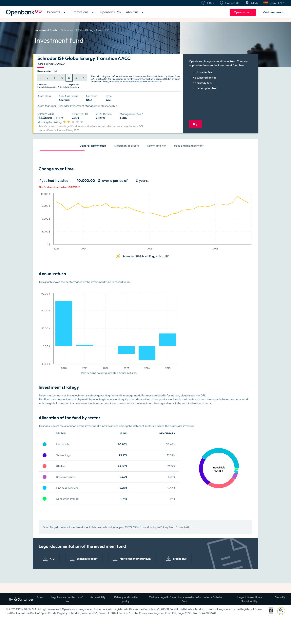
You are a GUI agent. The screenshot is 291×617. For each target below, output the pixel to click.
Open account (242, 12)
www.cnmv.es (154, 81)
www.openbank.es (132, 81)
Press (40, 597)
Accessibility (97, 597)
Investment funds (46, 30)
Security (280, 597)
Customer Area (272, 12)
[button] (274, 3)
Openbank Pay (110, 12)
